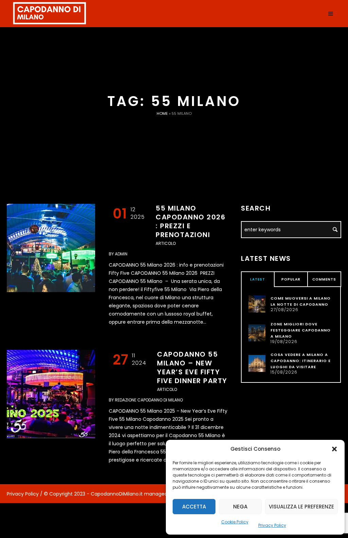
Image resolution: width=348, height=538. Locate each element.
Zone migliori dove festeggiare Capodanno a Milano (301, 330)
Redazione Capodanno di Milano (149, 400)
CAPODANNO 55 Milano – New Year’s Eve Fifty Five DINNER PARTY (192, 367)
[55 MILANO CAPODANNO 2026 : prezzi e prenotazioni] (51, 248)
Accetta (194, 506)
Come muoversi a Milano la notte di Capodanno (301, 301)
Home (162, 113)
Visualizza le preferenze (301, 506)
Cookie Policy (234, 522)
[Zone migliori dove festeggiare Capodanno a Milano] (256, 332)
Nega (240, 506)
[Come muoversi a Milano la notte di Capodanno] (256, 303)
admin (121, 254)
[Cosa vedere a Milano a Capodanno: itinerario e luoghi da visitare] (256, 363)
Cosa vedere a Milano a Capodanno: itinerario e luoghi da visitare (301, 361)
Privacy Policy (272, 525)
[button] (334, 449)
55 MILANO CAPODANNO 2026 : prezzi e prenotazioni (190, 221)
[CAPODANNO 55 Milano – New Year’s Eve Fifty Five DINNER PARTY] (51, 394)
